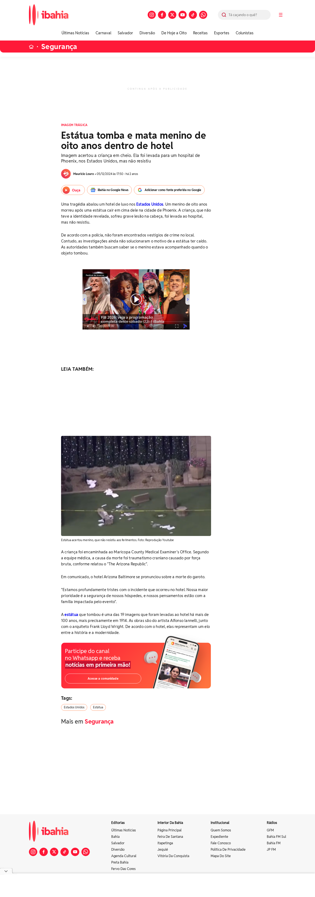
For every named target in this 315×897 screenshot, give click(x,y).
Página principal (170, 830)
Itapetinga (165, 843)
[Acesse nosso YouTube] (182, 15)
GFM (270, 830)
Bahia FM (273, 843)
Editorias (118, 822)
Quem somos (221, 830)
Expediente (219, 836)
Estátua (98, 707)
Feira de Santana (170, 836)
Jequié (163, 849)
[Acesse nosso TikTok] (193, 15)
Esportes (221, 32)
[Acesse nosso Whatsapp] (203, 15)
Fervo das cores (123, 869)
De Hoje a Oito (174, 32)
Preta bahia (119, 862)
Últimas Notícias (75, 32)
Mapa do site (221, 856)
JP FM (271, 849)
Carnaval (103, 32)
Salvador (125, 32)
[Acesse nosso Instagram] (152, 15)
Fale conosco (221, 843)
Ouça (76, 190)
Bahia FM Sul (276, 836)
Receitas (200, 32)
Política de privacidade (228, 849)
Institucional (220, 822)
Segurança (59, 46)
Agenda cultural (123, 856)
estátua (71, 614)
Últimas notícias (123, 830)
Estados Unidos (149, 204)
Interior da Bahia (170, 822)
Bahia (115, 836)
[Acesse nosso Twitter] (172, 15)
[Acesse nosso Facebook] (162, 15)
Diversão (147, 32)
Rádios (272, 822)
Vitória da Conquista (173, 856)
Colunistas (245, 32)
